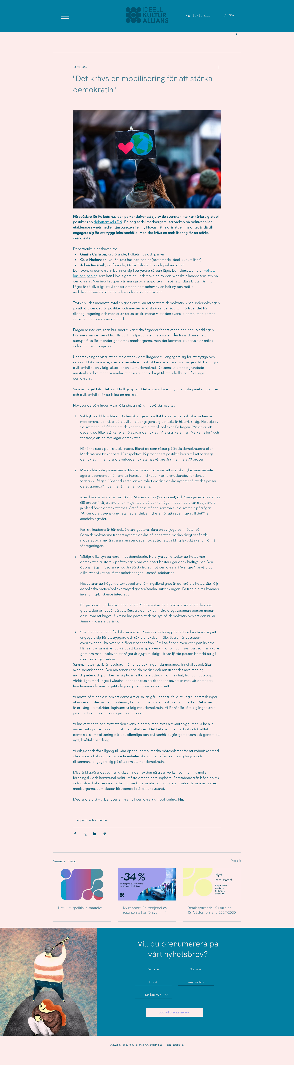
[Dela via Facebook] (75, 834)
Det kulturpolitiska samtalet (80, 907)
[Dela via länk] (104, 834)
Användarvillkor (154, 1044)
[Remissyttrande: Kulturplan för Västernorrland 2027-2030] (212, 884)
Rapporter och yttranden (91, 820)
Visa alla (236, 860)
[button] (236, 33)
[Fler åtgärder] (218, 66)
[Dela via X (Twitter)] (85, 834)
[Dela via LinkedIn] (94, 834)
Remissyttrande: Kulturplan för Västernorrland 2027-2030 (212, 910)
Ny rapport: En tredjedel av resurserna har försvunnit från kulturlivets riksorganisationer (147, 910)
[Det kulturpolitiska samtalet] (82, 884)
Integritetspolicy (175, 1044)
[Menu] (65, 16)
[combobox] (153, 994)
